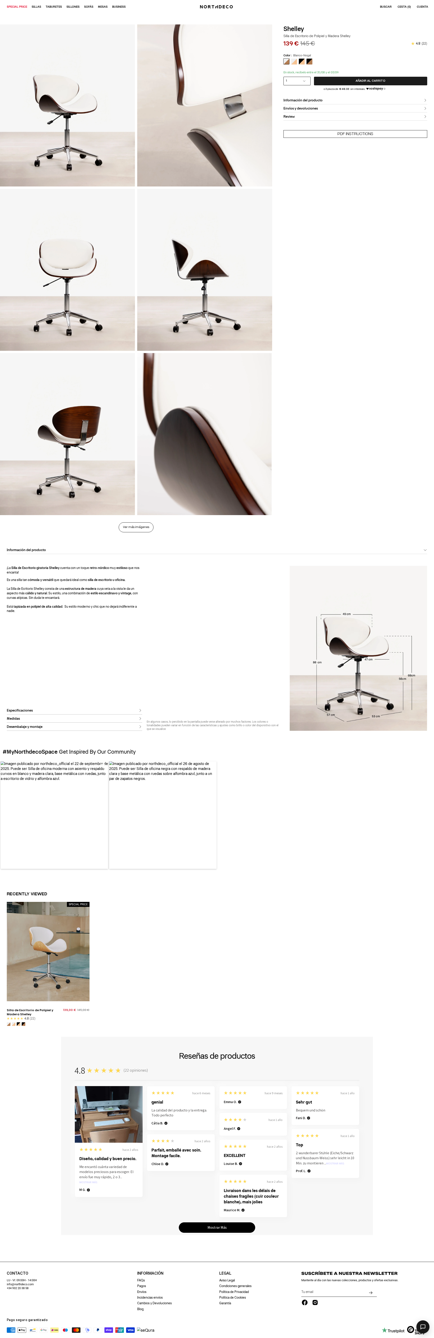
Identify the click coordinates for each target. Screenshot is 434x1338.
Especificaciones (20, 710)
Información (150, 1273)
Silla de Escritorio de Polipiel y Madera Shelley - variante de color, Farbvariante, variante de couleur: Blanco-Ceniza (13, 1024)
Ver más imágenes (136, 527)
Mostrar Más (88, 1182)
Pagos (141, 1286)
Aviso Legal (227, 1280)
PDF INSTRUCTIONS (355, 134)
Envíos (141, 1292)
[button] (54, 815)
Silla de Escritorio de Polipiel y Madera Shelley (30, 1012)
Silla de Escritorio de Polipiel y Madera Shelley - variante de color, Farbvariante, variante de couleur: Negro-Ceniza (18, 1024)
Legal (225, 1273)
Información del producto (303, 100)
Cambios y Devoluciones (154, 1303)
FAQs (141, 1280)
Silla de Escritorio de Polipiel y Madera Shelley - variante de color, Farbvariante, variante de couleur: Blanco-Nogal (8, 1024)
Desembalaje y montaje (24, 727)
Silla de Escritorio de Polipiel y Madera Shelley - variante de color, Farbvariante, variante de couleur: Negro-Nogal (23, 1024)
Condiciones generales (235, 1286)
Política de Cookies (232, 1297)
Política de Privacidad (234, 1292)
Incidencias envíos (150, 1297)
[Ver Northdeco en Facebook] (304, 1302)
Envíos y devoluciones (300, 108)
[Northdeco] (217, 6)
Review (289, 117)
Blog (140, 1309)
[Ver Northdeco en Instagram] (315, 1302)
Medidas (13, 719)
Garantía (225, 1303)
